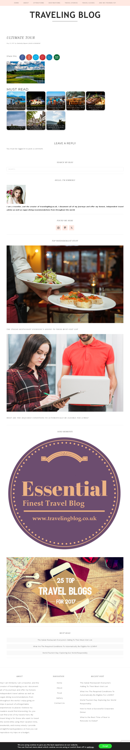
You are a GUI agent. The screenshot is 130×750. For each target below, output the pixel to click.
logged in (22, 149)
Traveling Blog (65, 16)
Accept (105, 746)
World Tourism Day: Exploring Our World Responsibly (65, 653)
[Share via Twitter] (36, 59)
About (59, 688)
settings (90, 747)
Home (59, 683)
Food (59, 693)
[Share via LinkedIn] (49, 59)
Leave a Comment (34, 43)
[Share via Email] (57, 59)
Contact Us (59, 703)
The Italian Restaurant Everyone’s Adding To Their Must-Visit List (42, 329)
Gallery (59, 698)
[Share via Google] (29, 59)
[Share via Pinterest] (42, 59)
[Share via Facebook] (22, 59)
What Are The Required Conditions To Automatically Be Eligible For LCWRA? (48, 418)
